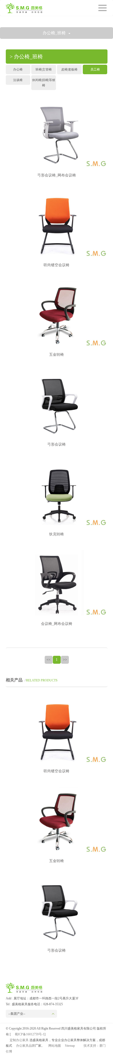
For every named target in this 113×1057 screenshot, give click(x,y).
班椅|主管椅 (43, 69)
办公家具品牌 (25, 1045)
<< (49, 660)
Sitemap (70, 1045)
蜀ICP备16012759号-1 (29, 1034)
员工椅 (95, 69)
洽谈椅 (18, 80)
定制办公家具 (19, 1040)
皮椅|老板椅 (69, 69)
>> (65, 660)
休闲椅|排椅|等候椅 (43, 82)
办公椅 (18, 69)
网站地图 (54, 1045)
